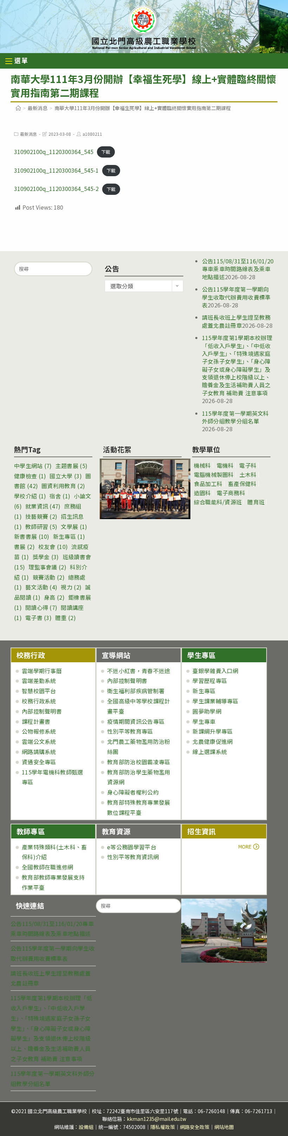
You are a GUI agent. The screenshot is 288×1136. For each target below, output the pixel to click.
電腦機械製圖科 (214, 474)
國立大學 (65, 476)
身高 (54, 597)
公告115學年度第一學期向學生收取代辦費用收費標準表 (236, 297)
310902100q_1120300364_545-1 (56, 170)
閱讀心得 (41, 607)
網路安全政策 (194, 1126)
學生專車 (203, 721)
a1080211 (92, 134)
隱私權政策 (162, 1126)
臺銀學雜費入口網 (215, 670)
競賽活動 (49, 577)
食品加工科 (208, 483)
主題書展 (71, 465)
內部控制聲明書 (42, 711)
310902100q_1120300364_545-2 (56, 188)
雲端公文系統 (39, 741)
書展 (24, 546)
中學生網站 (33, 465)
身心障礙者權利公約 (133, 792)
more (206, 847)
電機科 (225, 465)
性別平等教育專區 (130, 731)
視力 (71, 587)
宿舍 (60, 496)
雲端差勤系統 (39, 680)
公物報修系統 (39, 731)
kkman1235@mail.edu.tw (156, 1118)
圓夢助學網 (206, 711)
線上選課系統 (209, 751)
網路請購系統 (39, 751)
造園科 (202, 493)
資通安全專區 (39, 762)
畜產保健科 (242, 483)
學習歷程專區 (209, 680)
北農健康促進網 (212, 741)
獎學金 (46, 557)
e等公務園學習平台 (131, 847)
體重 (65, 617)
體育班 (255, 502)
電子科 (247, 465)
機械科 (202, 465)
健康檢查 (30, 476)
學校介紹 (30, 496)
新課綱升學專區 (212, 731)
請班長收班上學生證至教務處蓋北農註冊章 (236, 321)
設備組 (86, 1126)
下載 (105, 152)
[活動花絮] (142, 489)
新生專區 (69, 536)
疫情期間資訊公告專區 (135, 721)
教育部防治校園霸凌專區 (138, 762)
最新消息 (28, 134)
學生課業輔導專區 (215, 701)
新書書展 (32, 536)
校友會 (53, 546)
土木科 (248, 474)
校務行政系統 (39, 701)
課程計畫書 (36, 721)
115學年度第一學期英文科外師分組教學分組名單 (235, 417)
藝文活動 (41, 587)
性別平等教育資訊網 (133, 857)
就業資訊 (43, 506)
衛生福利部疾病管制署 (135, 691)
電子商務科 (231, 493)
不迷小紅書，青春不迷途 (138, 670)
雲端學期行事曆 (42, 670)
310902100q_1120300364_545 (53, 151)
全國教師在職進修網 (47, 867)
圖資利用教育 (63, 485)
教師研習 (41, 526)
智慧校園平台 (39, 691)
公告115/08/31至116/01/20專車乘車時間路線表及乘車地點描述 (238, 269)
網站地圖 (224, 1126)
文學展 (74, 526)
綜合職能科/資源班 (218, 502)
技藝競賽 (41, 516)
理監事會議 (47, 567)
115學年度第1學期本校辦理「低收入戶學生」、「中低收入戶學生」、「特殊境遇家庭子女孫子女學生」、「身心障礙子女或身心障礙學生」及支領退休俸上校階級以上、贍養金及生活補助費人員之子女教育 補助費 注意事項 (237, 365)
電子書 (38, 617)
